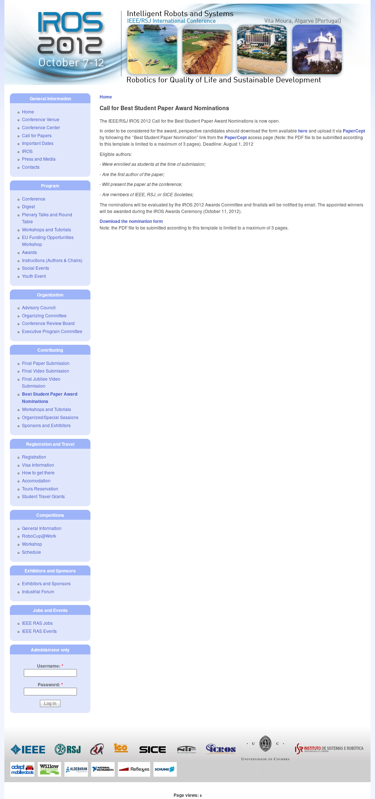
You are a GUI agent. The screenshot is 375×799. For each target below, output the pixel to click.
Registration (34, 456)
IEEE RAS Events (39, 631)
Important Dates (37, 143)
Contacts (31, 167)
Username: (50, 665)
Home (106, 96)
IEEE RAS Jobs (37, 623)
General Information (42, 528)
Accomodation (36, 480)
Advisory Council (39, 307)
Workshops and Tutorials (46, 229)
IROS (27, 151)
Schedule (31, 552)
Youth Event (34, 276)
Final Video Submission (45, 370)
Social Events (35, 268)
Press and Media (39, 159)
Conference (33, 198)
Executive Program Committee (52, 331)
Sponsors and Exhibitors (46, 425)
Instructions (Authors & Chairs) (52, 260)
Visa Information (38, 465)
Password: (50, 684)
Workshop (32, 544)
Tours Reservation (40, 488)
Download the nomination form (131, 221)
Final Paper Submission (46, 363)
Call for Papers (37, 135)
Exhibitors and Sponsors (46, 583)
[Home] (187, 83)
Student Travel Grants (43, 496)
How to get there (38, 472)
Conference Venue (40, 119)
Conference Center (41, 127)
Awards (29, 252)
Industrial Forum (38, 591)
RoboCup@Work (39, 536)
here (303, 130)
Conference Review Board (48, 323)
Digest (28, 206)
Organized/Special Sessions (50, 417)
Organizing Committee (44, 315)
